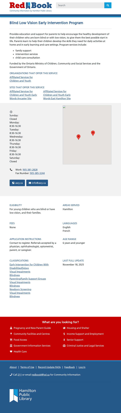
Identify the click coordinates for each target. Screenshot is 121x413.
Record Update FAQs (49, 367)
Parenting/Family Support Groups (28, 278)
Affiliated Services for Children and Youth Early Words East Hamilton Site (57, 95)
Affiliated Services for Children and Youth (21, 79)
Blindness (15, 275)
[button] (78, 137)
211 (20, 374)
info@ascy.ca (39, 182)
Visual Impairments (20, 271)
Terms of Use (27, 367)
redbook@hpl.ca (41, 374)
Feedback (69, 367)
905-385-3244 (37, 173)
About (13, 367)
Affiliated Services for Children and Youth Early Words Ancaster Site (23, 95)
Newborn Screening (20, 289)
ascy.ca (20, 182)
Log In (82, 367)
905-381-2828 (30, 169)
